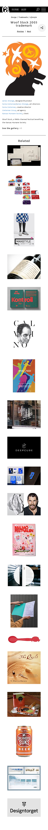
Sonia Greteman (9, 104)
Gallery (23, 9)
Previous (20, 31)
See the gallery (10, 128)
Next (29, 31)
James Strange (8, 101)
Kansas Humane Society (12, 113)
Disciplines (15, 9)
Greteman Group (9, 110)
